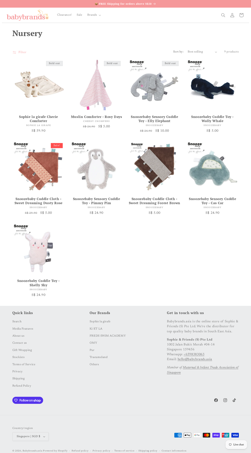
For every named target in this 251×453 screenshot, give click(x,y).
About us (18, 335)
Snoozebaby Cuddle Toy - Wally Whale (212, 119)
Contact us (19, 343)
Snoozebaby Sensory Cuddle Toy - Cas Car (212, 201)
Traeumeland (99, 357)
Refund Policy (21, 385)
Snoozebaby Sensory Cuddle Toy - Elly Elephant (154, 119)
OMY (93, 343)
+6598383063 (194, 354)
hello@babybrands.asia (195, 359)
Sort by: (178, 51)
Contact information (174, 451)
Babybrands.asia (32, 451)
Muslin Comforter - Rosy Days (96, 117)
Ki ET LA (96, 328)
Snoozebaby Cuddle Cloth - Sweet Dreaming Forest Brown (154, 201)
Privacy (17, 371)
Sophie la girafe (100, 321)
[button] (94, 15)
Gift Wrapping (22, 350)
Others (94, 364)
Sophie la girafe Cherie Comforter (38, 119)
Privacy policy (101, 451)
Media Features (22, 328)
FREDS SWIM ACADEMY (108, 335)
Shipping (18, 378)
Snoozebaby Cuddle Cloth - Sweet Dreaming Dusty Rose (39, 201)
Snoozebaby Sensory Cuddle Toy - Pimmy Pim (96, 201)
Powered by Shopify (55, 451)
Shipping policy (147, 451)
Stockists (18, 357)
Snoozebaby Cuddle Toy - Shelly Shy (38, 283)
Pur (92, 350)
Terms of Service (23, 364)
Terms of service (124, 451)
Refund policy (80, 451)
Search (17, 321)
